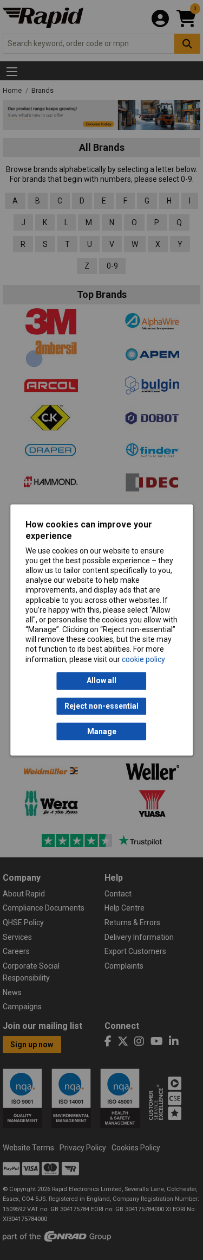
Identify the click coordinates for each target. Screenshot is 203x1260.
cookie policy (143, 659)
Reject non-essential (101, 706)
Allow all (101, 681)
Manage (101, 731)
